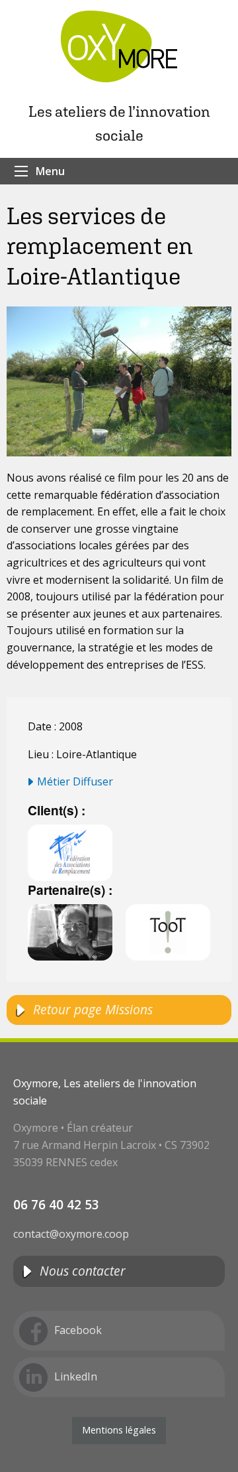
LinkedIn (75, 1376)
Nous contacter (83, 1271)
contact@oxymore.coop (71, 1234)
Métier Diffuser (75, 781)
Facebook (78, 1330)
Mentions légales (119, 1430)
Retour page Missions (93, 1009)
